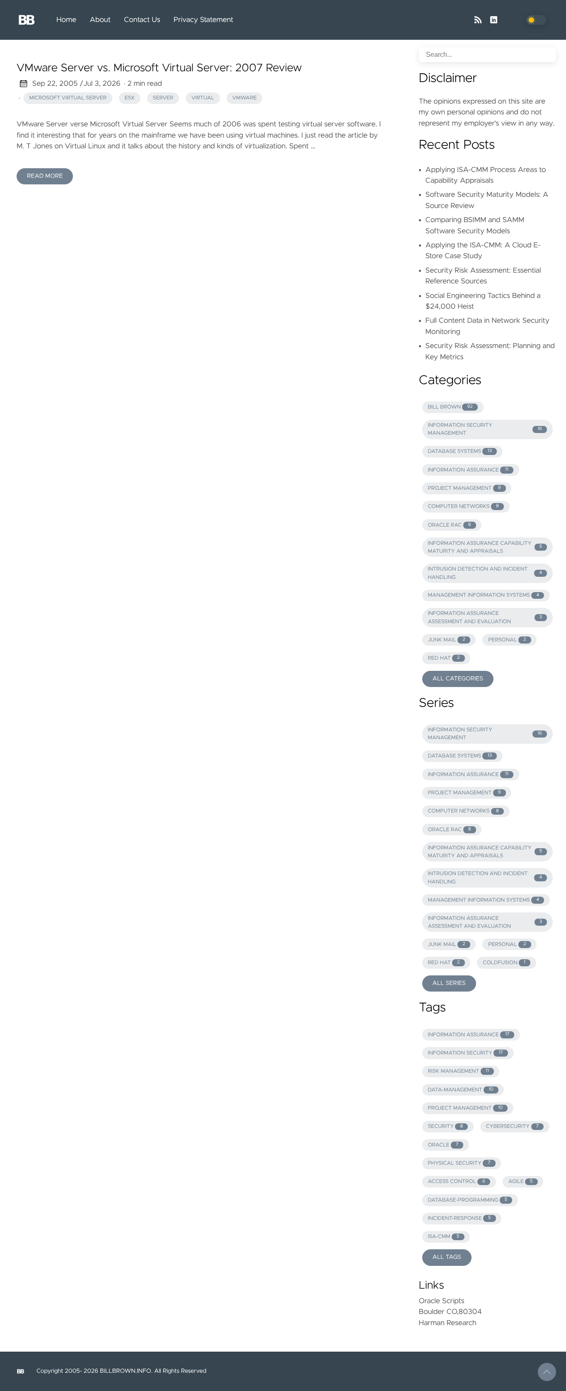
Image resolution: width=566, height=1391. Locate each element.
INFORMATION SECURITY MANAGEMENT (485, 429)
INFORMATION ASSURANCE (468, 470)
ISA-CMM (443, 1236)
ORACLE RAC (449, 525)
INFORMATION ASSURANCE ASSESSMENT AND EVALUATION (485, 617)
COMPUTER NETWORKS (463, 506)
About (100, 20)
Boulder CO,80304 (450, 1312)
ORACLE (443, 1145)
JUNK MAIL (446, 640)
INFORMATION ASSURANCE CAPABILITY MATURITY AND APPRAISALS (485, 547)
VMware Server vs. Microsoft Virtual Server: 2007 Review (159, 68)
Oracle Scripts (441, 1301)
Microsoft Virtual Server (68, 98)
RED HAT (444, 658)
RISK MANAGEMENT (458, 1071)
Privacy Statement (204, 20)
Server (163, 98)
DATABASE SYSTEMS (460, 451)
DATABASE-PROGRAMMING (467, 1200)
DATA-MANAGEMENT (460, 1090)
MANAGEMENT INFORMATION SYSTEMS (483, 595)
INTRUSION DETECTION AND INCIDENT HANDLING (485, 573)
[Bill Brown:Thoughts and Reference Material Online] (30, 20)
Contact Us (142, 20)
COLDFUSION (504, 962)
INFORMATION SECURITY (465, 1053)
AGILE (520, 1181)
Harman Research (448, 1323)
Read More (45, 176)
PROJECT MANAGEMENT (464, 488)
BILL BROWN (450, 407)
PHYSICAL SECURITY (459, 1163)
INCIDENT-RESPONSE (459, 1218)
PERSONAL (507, 640)
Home (66, 20)
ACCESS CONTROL (456, 1181)
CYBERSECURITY (512, 1126)
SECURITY (445, 1126)
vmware (244, 98)
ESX (130, 98)
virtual (202, 98)
